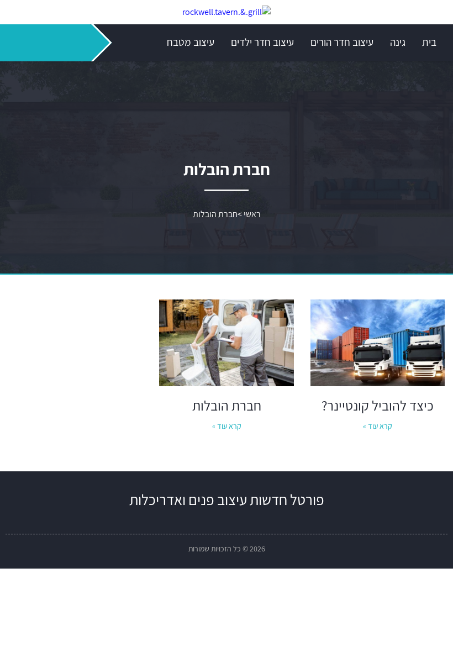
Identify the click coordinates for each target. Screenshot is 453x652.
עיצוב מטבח (190, 42)
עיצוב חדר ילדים (262, 42)
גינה (397, 42)
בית (429, 42)
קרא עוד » (377, 426)
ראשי (252, 214)
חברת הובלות (226, 405)
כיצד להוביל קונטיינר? (378, 405)
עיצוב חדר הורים (341, 42)
